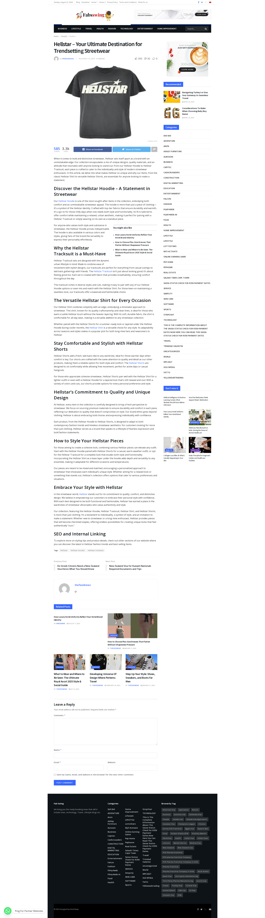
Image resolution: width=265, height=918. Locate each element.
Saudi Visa (167, 876)
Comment (59, 715)
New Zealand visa (185, 848)
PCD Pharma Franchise (172, 852)
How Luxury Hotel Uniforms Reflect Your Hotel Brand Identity (173, 414)
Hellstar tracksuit (96, 550)
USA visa (182, 890)
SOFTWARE (169, 304)
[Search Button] (205, 28)
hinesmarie (60, 623)
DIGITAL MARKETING (173, 183)
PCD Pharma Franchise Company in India (180, 862)
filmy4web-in (170, 214)
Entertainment (145, 28)
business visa (179, 814)
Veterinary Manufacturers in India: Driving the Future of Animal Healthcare (198, 430)
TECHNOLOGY (126, 28)
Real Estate (170, 272)
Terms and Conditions (128, 2)
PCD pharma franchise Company (177, 857)
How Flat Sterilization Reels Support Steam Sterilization (198, 398)
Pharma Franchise (170, 867)
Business (62, 28)
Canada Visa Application (196, 819)
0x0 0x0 (167, 135)
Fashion (112, 28)
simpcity (168, 293)
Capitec (167, 167)
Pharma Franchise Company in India (178, 871)
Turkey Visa (177, 886)
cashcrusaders (172, 172)
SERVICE (167, 288)
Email (57, 762)
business (166, 814)
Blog (78, 2)
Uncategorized (172, 351)
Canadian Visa (169, 824)
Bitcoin (195, 810)
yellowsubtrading (173, 377)
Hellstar (83, 494)
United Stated (169, 890)
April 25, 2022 (188, 118)
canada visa (178, 819)
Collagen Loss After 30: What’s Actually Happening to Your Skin (174, 458)
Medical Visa (195, 843)
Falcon (167, 198)
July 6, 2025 (74, 689)
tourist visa (201, 881)
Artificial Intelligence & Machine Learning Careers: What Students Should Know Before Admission (174, 401)
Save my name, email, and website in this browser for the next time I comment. (95, 774)
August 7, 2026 (74, 623)
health (178, 838)
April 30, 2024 (188, 102)
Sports (167, 309)
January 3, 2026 (130, 648)
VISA (179, 895)
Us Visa (192, 890)
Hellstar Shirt (96, 327)
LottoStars (170, 246)
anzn (166, 146)
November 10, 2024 (87, 58)
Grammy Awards (199, 833)
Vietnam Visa (168, 895)
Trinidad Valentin (173, 346)
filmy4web (169, 209)
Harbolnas (167, 838)
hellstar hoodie (78, 550)
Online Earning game (175, 256)
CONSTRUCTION (171, 177)
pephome (168, 267)
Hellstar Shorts (137, 362)
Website (111, 762)
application (184, 810)
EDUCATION (169, 188)
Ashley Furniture (173, 151)
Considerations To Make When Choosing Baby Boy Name (194, 111)
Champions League (186, 824)
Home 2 (102, 2)
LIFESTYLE (76, 28)
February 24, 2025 (113, 685)
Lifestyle (62, 36)
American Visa (169, 810)
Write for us (142, 2)
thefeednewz (68, 58)
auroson (168, 156)
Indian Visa (189, 838)
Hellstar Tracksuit (103, 271)
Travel (88, 28)
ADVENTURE (169, 141)
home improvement (167, 28)
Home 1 (94, 2)
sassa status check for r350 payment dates (187, 283)
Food (166, 220)
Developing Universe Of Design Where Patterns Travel (103, 677)
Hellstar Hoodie (66, 201)
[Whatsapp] (7, 911)
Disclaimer (85, 2)
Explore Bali (203, 829)
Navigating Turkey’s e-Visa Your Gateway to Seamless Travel (195, 95)
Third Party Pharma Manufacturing (178, 881)
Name (58, 750)
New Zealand (168, 848)
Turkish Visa (191, 886)
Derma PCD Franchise (172, 829)
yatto (167, 372)
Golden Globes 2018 (179, 833)
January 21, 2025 (148, 685)
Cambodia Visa (195, 814)
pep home (168, 262)
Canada (166, 819)
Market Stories (180, 843)
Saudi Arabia (203, 871)
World (167, 356)
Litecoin (166, 843)
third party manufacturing (186, 876)
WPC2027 (168, 362)
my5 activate (170, 251)
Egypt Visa (189, 829)
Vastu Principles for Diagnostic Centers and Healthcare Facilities (199, 458)
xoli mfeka (169, 367)
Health (100, 28)
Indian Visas (203, 838)
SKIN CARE (168, 299)
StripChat (169, 314)
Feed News (74, 909)
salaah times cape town (176, 277)
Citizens (201, 824)
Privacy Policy (112, 2)
